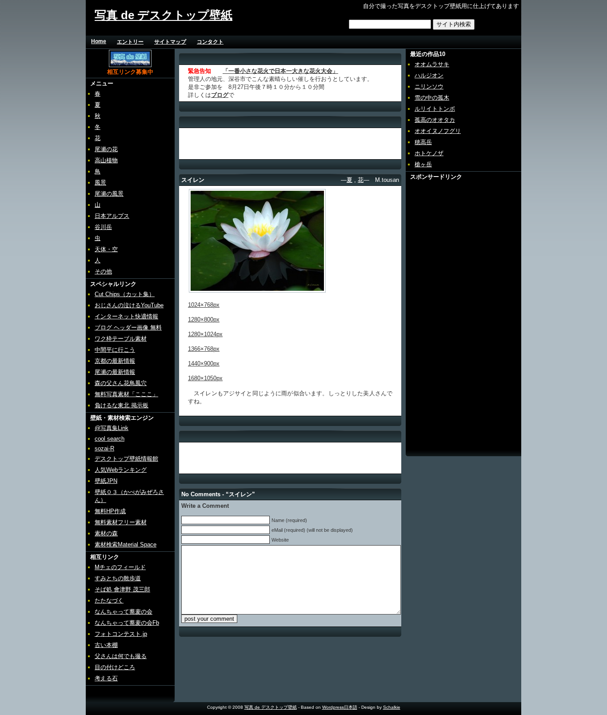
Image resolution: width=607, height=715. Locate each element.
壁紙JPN (106, 481)
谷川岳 (103, 227)
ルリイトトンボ (435, 108)
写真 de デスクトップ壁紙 (163, 15)
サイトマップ (170, 42)
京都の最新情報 (115, 361)
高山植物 (106, 160)
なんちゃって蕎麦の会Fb (127, 622)
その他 (103, 271)
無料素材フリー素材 (121, 522)
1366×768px (204, 348)
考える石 (106, 678)
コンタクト (210, 42)
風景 (100, 182)
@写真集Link (111, 428)
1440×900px (204, 363)
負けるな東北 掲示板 (121, 405)
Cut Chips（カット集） (125, 294)
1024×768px (204, 304)
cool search (109, 438)
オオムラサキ (432, 64)
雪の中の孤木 (432, 97)
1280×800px (204, 319)
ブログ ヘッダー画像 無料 (128, 327)
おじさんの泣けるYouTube (129, 305)
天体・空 (106, 249)
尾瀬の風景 (109, 193)
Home (98, 41)
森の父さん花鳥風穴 (121, 383)
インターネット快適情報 (126, 316)
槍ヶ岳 (423, 164)
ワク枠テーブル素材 (121, 338)
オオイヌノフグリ (438, 131)
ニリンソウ (429, 86)
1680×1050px (205, 378)
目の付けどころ (115, 667)
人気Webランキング (121, 469)
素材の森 (106, 533)
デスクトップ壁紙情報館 (126, 458)
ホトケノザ (429, 153)
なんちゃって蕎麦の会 (123, 611)
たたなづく (109, 600)
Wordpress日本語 (339, 707)
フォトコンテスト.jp (121, 634)
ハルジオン (429, 75)
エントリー (130, 42)
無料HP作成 (110, 511)
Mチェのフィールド (120, 567)
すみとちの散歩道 (118, 578)
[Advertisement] (338, 41)
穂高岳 (423, 142)
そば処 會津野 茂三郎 (122, 589)
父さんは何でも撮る (121, 656)
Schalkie (391, 707)
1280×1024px (205, 334)
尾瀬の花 (106, 149)
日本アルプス (112, 216)
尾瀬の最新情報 (115, 372)
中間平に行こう (115, 349)
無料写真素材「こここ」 (126, 394)
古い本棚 (106, 645)
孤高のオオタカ (435, 119)
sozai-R (104, 448)
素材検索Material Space (125, 544)
